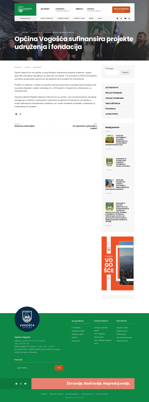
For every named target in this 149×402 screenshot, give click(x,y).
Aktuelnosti (111, 87)
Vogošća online (122, 327)
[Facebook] (17, 114)
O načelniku (76, 327)
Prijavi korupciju (47, 18)
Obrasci (79, 9)
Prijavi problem (121, 10)
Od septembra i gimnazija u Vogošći (85, 126)
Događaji (110, 108)
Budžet (91, 18)
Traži (59, 368)
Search (125, 72)
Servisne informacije (124, 337)
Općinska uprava (63, 18)
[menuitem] (47, 8)
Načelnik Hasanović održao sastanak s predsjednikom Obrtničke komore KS (117, 184)
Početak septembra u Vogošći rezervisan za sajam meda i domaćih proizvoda (116, 140)
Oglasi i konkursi (114, 98)
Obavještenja (112, 103)
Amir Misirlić (37, 67)
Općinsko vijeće (79, 18)
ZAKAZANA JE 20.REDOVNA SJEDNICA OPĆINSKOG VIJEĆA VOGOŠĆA (123, 162)
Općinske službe (78, 331)
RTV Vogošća (99, 334)
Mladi (100, 18)
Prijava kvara (121, 334)
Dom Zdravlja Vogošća (103, 340)
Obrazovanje (99, 337)
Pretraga (109, 68)
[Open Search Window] (129, 18)
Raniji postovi (112, 127)
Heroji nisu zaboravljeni (25, 125)
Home (16, 32)
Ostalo (94, 10)
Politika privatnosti (72, 394)
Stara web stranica (56, 394)
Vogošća (62, 10)
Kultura (25, 32)
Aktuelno (45, 9)
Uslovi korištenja (101, 394)
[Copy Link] (21, 114)
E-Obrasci (43, 394)
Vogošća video (122, 331)
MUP (96, 343)
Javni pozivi (111, 114)
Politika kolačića (87, 394)
